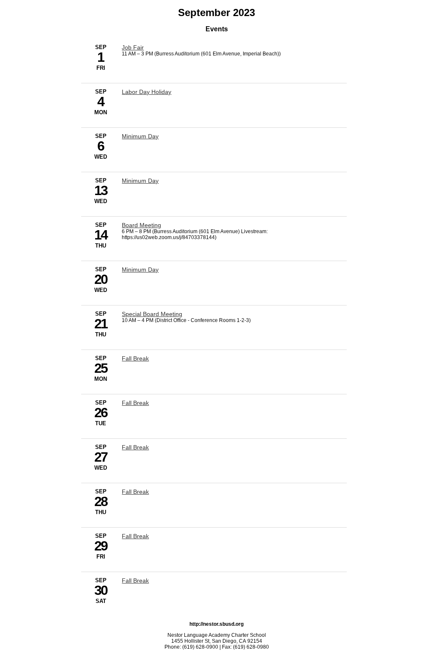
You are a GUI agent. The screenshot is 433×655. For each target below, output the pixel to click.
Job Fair (133, 47)
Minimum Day (140, 136)
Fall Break (135, 358)
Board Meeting (141, 225)
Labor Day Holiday (146, 91)
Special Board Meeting (152, 314)
